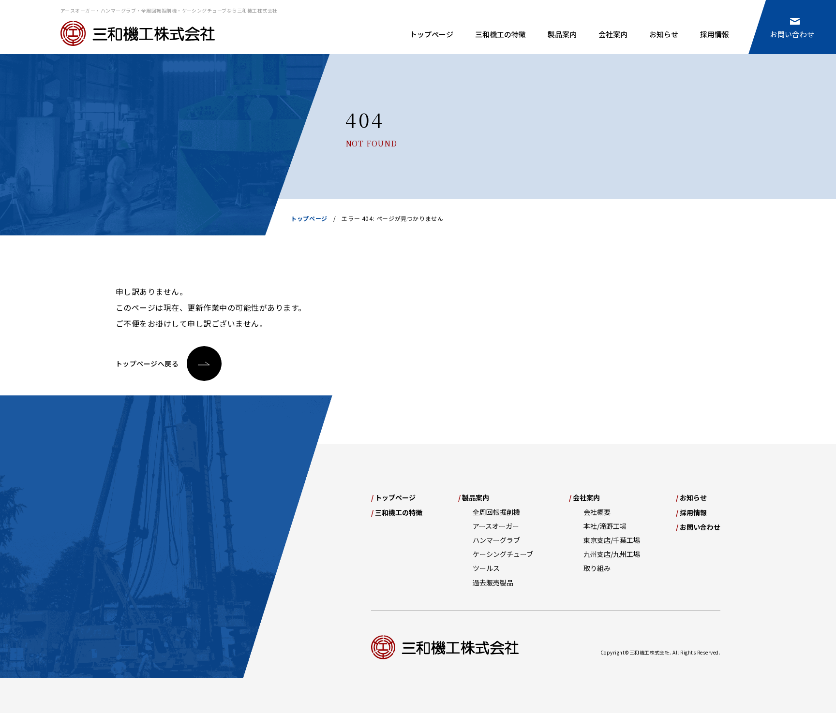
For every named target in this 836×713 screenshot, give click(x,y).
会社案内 (612, 34)
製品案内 (562, 34)
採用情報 (714, 34)
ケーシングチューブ (503, 554)
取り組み (597, 568)
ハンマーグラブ (496, 540)
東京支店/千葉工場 (611, 540)
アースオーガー (496, 526)
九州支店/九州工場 (611, 554)
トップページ (431, 34)
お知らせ (663, 34)
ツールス (486, 568)
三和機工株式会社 (137, 33)
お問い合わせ (792, 34)
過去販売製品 (493, 582)
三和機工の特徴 (500, 34)
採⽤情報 (691, 512)
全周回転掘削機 (496, 512)
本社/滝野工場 (605, 526)
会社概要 (597, 512)
